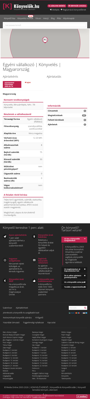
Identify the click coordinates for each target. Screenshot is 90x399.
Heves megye (66, 337)
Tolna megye (7, 345)
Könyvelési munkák (25, 17)
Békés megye (66, 332)
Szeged (64, 368)
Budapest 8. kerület (68, 353)
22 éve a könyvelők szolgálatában (72, 240)
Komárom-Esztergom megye (42, 340)
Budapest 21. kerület (10, 365)
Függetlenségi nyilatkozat (33, 322)
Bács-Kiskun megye (10, 332)
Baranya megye (37, 332)
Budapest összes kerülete (12, 368)
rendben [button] (82, 396)
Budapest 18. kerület (10, 363)
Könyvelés (65, 376)
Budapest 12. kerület (10, 358)
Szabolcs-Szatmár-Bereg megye (72, 342)
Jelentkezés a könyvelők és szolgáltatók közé (21, 312)
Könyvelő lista (9, 18)
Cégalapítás (7, 376)
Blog (53, 18)
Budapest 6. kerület (10, 353)
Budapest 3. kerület (10, 350)
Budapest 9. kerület (10, 355)
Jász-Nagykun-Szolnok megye (13, 340)
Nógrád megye (66, 340)
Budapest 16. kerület (39, 360)
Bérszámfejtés (66, 373)
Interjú (46, 18)
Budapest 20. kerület (69, 363)
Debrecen (35, 368)
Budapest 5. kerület (68, 350)
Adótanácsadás (8, 373)
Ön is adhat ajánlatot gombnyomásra (72, 276)
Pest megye (7, 342)
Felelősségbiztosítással (40, 376)
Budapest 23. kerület (69, 365)
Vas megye (36, 345)
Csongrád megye (38, 335)
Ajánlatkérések (22, 307)
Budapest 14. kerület (69, 358)
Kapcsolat (51, 322)
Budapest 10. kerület (39, 355)
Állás (59, 18)
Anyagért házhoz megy (40, 373)
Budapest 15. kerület (10, 360)
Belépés (55, 10)
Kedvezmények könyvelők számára (17, 317)
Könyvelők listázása (78, 6)
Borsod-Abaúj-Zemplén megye (14, 335)
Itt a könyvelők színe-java (74, 282)
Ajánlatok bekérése (58, 6)
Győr (63, 371)
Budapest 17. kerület (69, 360)
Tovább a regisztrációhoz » (75, 287)
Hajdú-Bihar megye (39, 337)
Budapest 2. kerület (68, 347)
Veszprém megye (67, 345)
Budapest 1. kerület (39, 347)
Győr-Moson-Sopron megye (13, 337)
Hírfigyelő (39, 317)
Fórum (38, 18)
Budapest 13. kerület (39, 358)
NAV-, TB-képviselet (39, 378)
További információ (39, 397)
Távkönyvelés (66, 378)
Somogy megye (37, 342)
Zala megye (7, 347)
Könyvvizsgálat (8, 378)
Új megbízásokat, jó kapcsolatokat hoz (72, 270)
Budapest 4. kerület (39, 350)
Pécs (34, 371)
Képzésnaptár (69, 18)
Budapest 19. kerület (39, 363)
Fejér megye (65, 335)
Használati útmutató (11, 322)
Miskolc (5, 371)
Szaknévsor (7, 307)
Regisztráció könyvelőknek (74, 10)
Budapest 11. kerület (69, 355)
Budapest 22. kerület (39, 365)
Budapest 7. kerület (39, 353)
